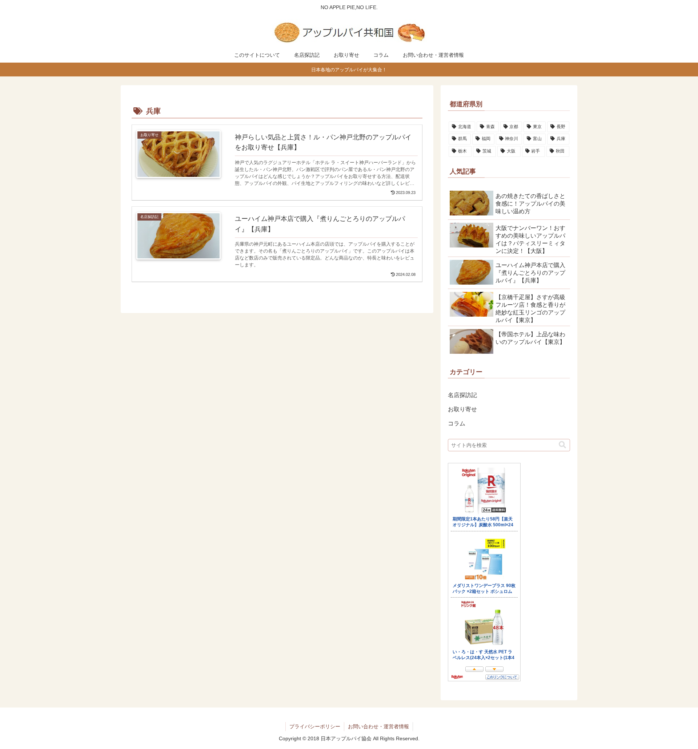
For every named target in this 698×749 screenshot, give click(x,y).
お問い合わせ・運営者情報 (378, 726)
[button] (562, 445)
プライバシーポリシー (314, 726)
